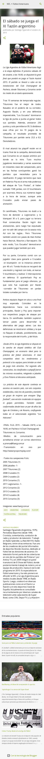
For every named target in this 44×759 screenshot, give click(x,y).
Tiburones (23, 514)
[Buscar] (40, 4)
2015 (5, 510)
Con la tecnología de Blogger (23, 755)
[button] (4, 38)
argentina (14, 510)
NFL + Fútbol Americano (18, 4)
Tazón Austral (10, 514)
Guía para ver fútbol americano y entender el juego (19, 643)
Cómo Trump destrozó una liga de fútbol (16, 731)
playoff (35, 510)
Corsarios (25, 510)
